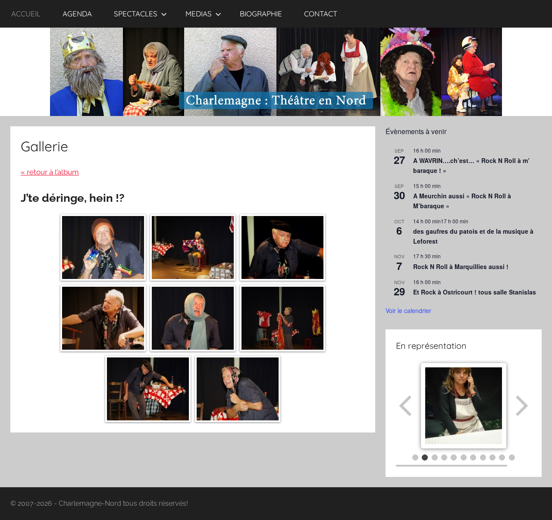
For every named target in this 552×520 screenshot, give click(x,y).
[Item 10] (502, 457)
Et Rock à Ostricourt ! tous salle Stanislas (474, 292)
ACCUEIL (26, 13)
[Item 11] (512, 457)
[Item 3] (435, 457)
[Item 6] (464, 457)
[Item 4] (444, 457)
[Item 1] (415, 457)
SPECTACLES (135, 13)
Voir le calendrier (408, 310)
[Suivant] (521, 406)
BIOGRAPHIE (261, 13)
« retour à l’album (50, 172)
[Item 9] (492, 457)
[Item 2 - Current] (425, 457)
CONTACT (320, 13)
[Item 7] (473, 457)
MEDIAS (198, 13)
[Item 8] (483, 457)
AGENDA (77, 13)
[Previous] (406, 406)
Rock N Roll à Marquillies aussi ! (460, 266)
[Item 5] (454, 457)
